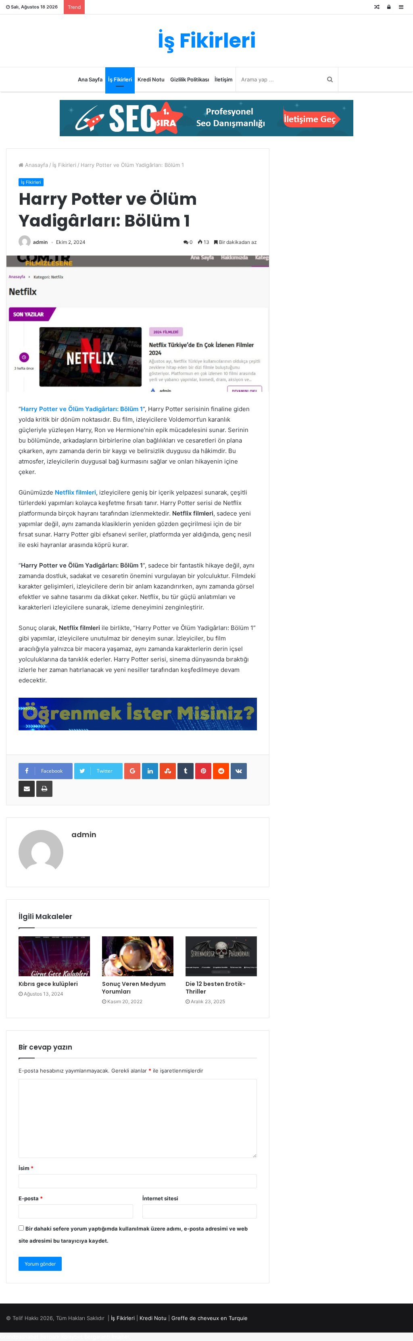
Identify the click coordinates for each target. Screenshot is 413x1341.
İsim (26, 1168)
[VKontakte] (239, 771)
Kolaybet (72, 1336)
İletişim (224, 79)
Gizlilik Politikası (189, 79)
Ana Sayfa (90, 79)
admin (40, 242)
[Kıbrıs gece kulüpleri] (54, 956)
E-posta (31, 1198)
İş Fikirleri (120, 79)
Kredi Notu (151, 79)
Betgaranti (97, 1336)
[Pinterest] (203, 771)
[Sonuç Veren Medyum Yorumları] (137, 956)
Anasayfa (35, 165)
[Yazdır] (44, 789)
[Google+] (132, 771)
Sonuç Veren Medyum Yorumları (134, 988)
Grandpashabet (19, 1336)
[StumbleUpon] (168, 771)
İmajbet (121, 1336)
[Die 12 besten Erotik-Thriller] (221, 956)
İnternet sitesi (160, 1198)
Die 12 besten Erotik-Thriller (216, 988)
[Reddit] (221, 771)
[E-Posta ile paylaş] (27, 789)
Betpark (50, 1336)
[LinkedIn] (150, 771)
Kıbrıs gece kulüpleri (48, 984)
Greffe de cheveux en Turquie (209, 1318)
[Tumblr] (185, 771)
